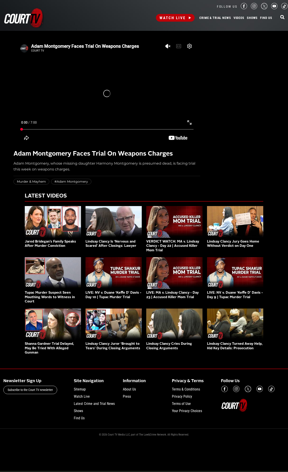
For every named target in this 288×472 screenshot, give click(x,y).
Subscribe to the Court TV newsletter (30, 390)
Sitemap (80, 389)
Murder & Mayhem (31, 181)
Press (127, 396)
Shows (252, 18)
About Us (129, 389)
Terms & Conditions (186, 389)
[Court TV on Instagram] (254, 8)
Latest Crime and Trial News (94, 404)
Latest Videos (46, 196)
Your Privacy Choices (187, 411)
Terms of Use (181, 404)
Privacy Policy (182, 396)
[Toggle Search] (282, 17)
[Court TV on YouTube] (274, 8)
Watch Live (173, 18)
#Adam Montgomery (71, 181)
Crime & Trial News (215, 18)
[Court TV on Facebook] (244, 8)
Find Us (266, 18)
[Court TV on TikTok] (284, 8)
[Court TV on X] (264, 8)
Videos (239, 18)
